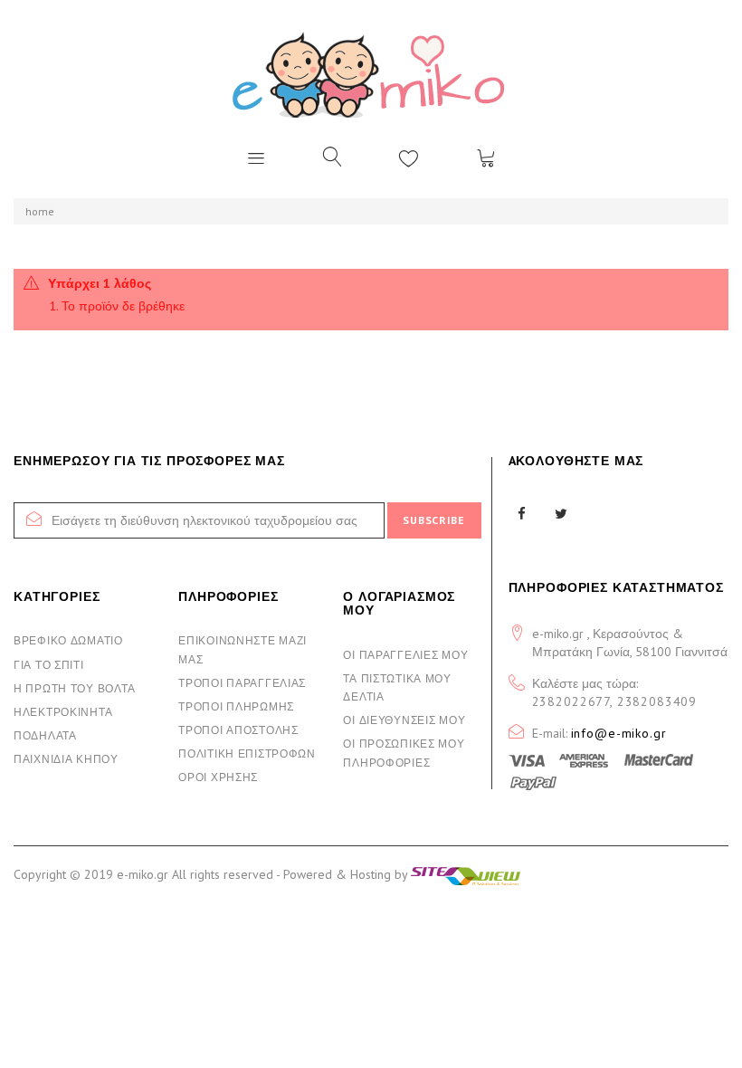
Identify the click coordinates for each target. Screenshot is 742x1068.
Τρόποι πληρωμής (236, 706)
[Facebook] (522, 514)
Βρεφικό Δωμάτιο (68, 640)
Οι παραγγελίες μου (405, 655)
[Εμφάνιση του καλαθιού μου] (486, 157)
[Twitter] (562, 514)
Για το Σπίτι (49, 665)
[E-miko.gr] (371, 74)
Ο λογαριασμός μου (399, 603)
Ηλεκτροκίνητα (63, 712)
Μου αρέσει (409, 157)
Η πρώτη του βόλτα (74, 688)
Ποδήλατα (45, 735)
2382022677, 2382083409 (614, 701)
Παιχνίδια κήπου (66, 759)
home (39, 211)
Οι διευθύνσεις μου (404, 720)
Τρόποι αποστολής (238, 730)
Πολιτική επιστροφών (247, 753)
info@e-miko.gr (619, 733)
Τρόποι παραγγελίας (242, 683)
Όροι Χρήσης (218, 777)
